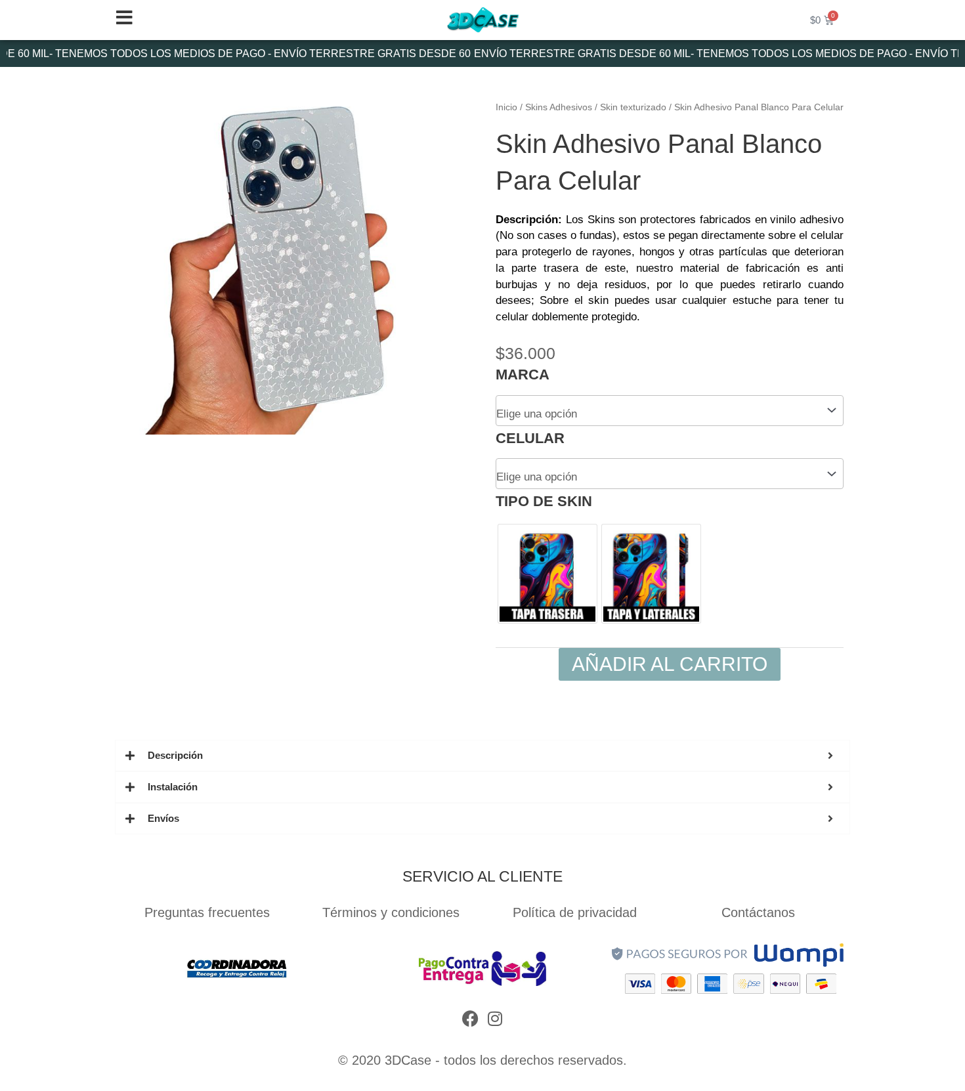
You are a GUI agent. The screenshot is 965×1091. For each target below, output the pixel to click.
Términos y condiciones (391, 912)
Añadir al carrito (669, 664)
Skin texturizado (633, 107)
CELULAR (530, 438)
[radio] (547, 573)
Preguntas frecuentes (207, 912)
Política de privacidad (575, 912)
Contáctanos (758, 912)
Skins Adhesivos (558, 107)
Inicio (506, 107)
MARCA (522, 374)
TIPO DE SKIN (544, 501)
